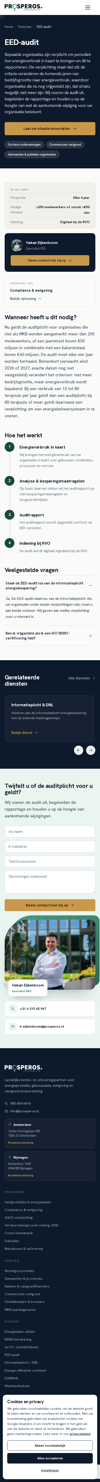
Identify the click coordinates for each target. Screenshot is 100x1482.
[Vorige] (78, 750)
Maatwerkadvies (17, 1386)
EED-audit (12, 1355)
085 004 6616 (20, 1103)
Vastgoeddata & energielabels (28, 1201)
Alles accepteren (50, 1458)
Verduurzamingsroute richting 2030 (31, 1225)
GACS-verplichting (19, 1217)
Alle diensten (79, 678)
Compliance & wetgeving (24, 1209)
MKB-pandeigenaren (20, 1309)
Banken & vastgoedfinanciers (27, 1286)
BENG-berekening (18, 1339)
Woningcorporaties (19, 1270)
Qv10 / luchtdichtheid (21, 1347)
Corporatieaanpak (19, 1233)
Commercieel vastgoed (22, 1294)
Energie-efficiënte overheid (25, 1370)
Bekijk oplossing (23, 299)
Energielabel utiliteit (20, 1331)
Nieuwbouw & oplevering (24, 1248)
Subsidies (12, 1240)
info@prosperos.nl (24, 1111)
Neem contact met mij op (47, 260)
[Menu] (90, 7)
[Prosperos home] (23, 7)
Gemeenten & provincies (23, 1278)
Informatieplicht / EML (21, 1362)
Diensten (24, 27)
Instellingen (50, 1470)
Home (9, 27)
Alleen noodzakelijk (50, 1445)
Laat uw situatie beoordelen (46, 128)
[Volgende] (90, 750)
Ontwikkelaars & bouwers (24, 1301)
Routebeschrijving (20, 1143)
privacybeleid (80, 1434)
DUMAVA (11, 1378)
